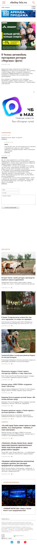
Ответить (4, 139)
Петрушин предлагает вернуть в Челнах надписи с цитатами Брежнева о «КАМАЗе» (17, 411)
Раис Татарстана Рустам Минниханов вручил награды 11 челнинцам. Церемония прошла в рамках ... (17, 376)
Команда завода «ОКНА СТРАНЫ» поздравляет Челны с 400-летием (16, 385)
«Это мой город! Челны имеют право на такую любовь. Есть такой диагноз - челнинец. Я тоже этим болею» (18, 427)
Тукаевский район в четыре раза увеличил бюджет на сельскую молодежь (18, 356)
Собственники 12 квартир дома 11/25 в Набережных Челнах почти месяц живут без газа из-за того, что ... (17, 322)
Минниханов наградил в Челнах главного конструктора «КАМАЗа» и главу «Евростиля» (16, 372)
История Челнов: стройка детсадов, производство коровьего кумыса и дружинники (18, 279)
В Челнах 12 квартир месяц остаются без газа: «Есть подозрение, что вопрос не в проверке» (16, 318)
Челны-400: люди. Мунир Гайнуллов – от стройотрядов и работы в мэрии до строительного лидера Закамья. (18, 453)
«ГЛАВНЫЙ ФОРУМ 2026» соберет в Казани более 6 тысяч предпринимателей (17, 509)
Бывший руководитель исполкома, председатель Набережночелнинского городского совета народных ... (18, 415)
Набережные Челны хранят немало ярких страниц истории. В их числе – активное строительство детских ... (18, 284)
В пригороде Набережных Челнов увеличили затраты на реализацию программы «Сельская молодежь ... (18, 360)
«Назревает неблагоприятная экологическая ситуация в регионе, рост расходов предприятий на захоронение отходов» (17, 463)
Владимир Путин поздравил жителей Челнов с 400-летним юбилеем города (18, 398)
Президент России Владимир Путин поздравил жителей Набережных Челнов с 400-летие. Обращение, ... (18, 402)
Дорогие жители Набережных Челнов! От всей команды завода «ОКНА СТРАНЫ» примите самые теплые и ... (18, 389)
